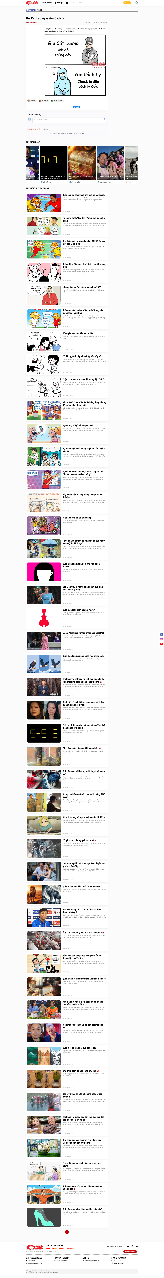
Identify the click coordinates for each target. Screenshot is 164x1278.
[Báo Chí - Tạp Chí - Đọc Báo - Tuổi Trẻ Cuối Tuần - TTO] (55, 1248)
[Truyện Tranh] (82, 11)
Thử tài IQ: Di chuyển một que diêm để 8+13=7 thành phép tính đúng (53, 177)
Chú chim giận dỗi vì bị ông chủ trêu (80, 1071)
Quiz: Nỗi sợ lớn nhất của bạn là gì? (79, 1048)
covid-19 (45, 100)
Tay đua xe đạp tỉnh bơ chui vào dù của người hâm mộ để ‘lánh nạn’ (84, 542)
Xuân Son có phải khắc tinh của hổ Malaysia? (84, 195)
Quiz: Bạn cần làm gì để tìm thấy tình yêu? (81, 177)
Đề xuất (71, 3)
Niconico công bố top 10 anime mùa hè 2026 (84, 817)
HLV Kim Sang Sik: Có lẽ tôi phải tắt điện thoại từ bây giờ (82, 911)
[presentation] (26, 163)
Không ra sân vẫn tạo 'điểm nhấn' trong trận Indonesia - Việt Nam (83, 311)
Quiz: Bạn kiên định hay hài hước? (79, 610)
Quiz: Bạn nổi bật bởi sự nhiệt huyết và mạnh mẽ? (84, 772)
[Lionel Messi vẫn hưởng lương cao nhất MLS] (44, 641)
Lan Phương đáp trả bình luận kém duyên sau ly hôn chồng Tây (84, 865)
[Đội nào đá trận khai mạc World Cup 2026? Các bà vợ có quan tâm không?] (44, 479)
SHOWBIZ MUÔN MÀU (105, 182)
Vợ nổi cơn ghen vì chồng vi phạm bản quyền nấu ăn (84, 450)
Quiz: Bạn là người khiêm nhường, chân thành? (81, 565)
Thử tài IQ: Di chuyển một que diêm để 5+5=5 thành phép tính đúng (84, 726)
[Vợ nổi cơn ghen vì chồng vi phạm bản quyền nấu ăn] (44, 456)
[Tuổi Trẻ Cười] (137, 1246)
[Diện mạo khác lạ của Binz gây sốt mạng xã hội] (44, 1033)
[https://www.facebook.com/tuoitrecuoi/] (128, 1246)
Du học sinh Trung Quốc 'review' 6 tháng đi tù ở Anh (84, 796)
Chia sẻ (76, 107)
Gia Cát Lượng (58, 100)
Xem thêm (66, 1232)
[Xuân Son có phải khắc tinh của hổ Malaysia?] (44, 203)
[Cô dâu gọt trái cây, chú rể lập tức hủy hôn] (44, 364)
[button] (80, 3)
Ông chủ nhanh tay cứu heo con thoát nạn (82, 932)
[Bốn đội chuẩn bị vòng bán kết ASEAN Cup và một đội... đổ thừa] (44, 249)
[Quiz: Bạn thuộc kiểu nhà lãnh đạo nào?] (44, 894)
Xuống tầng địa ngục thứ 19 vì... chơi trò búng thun (84, 265)
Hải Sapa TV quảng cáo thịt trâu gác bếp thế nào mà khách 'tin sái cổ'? (83, 1118)
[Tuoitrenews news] (70, 1248)
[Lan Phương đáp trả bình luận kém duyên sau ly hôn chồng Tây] (44, 871)
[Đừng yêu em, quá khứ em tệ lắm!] (44, 341)
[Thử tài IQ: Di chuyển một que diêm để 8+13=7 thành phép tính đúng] (53, 163)
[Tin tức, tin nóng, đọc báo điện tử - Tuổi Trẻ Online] (48, 1248)
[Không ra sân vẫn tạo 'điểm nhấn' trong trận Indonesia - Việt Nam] (44, 318)
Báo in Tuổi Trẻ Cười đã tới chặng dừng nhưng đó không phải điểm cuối (84, 404)
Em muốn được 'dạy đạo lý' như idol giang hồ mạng (84, 219)
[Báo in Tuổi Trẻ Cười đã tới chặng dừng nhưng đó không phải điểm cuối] (44, 410)
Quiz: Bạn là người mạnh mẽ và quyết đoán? (83, 656)
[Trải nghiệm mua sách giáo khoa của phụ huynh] (44, 1171)
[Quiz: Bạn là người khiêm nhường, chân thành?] (44, 571)
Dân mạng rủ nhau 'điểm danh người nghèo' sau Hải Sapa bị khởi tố (83, 1003)
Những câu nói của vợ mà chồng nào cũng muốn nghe (82, 1187)
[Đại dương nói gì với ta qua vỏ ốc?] (44, 433)
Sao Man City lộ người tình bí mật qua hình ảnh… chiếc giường (83, 588)
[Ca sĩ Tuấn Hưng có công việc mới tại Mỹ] (110, 163)
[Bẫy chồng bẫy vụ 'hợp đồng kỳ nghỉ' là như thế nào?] (44, 502)
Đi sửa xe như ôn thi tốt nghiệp (77, 517)
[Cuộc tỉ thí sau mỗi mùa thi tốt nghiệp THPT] (44, 387)
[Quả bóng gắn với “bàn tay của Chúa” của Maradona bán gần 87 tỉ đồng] (44, 1148)
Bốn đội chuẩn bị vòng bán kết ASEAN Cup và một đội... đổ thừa (84, 242)
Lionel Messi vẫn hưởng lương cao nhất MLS (83, 633)
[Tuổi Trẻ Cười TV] (132, 1246)
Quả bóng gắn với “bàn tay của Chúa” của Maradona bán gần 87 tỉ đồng (82, 1141)
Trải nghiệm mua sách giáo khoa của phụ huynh (82, 1164)
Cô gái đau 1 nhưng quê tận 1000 (78, 840)
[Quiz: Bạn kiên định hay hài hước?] (44, 618)
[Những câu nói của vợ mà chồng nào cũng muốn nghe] (44, 1194)
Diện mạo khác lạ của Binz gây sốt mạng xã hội (83, 1026)
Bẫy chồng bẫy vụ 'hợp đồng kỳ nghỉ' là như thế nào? (83, 496)
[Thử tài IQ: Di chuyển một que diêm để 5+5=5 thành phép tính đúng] (44, 733)
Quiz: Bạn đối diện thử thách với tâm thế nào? (84, 978)
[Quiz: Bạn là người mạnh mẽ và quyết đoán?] (44, 664)
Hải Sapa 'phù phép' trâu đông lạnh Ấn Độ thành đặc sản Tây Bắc (82, 957)
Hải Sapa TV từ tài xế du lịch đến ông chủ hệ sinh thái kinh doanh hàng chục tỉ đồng (83, 680)
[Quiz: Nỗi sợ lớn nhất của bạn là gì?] (44, 1056)
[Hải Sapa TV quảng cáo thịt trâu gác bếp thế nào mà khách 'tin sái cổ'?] (44, 1125)
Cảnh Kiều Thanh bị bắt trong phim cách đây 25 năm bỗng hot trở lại (83, 703)
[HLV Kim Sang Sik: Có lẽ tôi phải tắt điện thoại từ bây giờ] (44, 917)
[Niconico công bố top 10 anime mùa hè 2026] (44, 825)
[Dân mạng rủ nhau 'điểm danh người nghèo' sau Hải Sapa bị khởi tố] (44, 1009)
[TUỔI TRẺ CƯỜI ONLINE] (35, 1248)
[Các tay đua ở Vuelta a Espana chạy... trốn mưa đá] (44, 1102)
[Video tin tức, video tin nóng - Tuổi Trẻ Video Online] (63, 1248)
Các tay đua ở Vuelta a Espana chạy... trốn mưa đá (82, 1095)
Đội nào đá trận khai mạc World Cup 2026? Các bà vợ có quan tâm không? (83, 473)
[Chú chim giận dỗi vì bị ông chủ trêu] (44, 1079)
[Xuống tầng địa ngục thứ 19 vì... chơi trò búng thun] (44, 272)
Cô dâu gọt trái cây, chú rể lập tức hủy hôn (82, 356)
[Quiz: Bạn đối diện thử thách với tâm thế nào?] (44, 986)
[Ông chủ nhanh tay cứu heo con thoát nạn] (44, 940)
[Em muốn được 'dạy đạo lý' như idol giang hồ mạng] (44, 226)
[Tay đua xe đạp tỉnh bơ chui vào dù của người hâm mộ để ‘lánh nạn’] (44, 548)
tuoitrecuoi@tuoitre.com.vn (92, 1260)
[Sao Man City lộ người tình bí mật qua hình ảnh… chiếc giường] (44, 595)
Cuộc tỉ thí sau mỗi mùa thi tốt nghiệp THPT (83, 379)
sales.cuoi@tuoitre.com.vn (35, 1263)
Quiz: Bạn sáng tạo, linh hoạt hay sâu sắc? (82, 1209)
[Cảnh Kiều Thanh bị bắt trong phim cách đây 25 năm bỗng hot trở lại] (44, 710)
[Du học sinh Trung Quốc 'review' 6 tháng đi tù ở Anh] (44, 802)
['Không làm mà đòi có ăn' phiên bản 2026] (44, 295)
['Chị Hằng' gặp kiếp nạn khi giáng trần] (44, 756)
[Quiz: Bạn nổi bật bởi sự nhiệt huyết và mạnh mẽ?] (44, 779)
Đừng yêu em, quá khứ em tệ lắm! (78, 333)
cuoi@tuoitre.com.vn (62, 1260)
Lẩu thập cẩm (47, 182)
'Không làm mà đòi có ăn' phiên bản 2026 (82, 287)
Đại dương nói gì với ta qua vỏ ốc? (79, 425)
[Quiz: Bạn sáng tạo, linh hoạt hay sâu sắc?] (44, 1217)
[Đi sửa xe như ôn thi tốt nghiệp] (44, 525)
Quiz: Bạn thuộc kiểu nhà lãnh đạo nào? (81, 886)
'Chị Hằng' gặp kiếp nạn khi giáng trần (81, 748)
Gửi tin (128, 3)
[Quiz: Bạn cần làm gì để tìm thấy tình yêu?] (82, 163)
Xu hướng (48, 3)
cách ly (33, 100)
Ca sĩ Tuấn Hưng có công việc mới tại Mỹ (109, 177)
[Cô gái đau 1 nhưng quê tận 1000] (44, 848)
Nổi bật (60, 3)
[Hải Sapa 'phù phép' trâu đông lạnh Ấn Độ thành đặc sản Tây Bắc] (44, 963)
